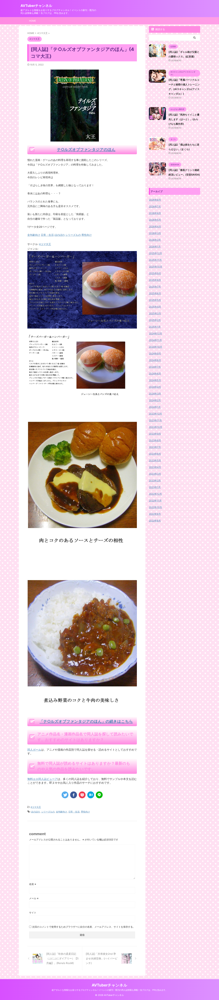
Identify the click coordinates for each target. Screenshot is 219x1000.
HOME (32, 20)
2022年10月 (155, 507)
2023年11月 (155, 420)
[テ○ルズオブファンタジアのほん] (82, 326)
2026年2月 (155, 239)
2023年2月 (155, 480)
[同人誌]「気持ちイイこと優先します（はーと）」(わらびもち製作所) (184, 119)
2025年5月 (155, 300)
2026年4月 (155, 226)
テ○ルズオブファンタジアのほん (86, 149)
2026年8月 (155, 199)
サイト (32, 912)
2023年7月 (155, 447)
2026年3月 (155, 233)
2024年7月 (155, 366)
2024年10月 (155, 346)
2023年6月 (155, 453)
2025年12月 (155, 253)
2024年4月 (155, 386)
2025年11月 (155, 259)
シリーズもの (48, 811)
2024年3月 (155, 393)
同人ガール (34, 749)
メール (33, 898)
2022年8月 (155, 520)
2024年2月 (155, 400)
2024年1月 (155, 406)
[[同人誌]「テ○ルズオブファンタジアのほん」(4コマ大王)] (90, 794)
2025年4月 (155, 306)
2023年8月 (155, 440)
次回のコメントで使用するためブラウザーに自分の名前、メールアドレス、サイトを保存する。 (83, 926)
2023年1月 (155, 487)
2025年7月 (155, 286)
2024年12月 (155, 333)
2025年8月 (155, 279)
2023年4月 (155, 467)
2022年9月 (155, 513)
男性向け (85, 811)
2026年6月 (155, 213)
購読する (160, 29)
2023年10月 (155, 427)
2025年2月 (155, 320)
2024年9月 (155, 353)
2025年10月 (155, 266)
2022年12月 (155, 493)
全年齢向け (61, 811)
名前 (32, 884)
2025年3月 (155, 313)
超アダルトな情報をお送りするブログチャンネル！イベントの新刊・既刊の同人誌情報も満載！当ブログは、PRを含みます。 (109, 990)
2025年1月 (155, 326)
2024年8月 (155, 360)
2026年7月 (155, 206)
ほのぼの (35, 811)
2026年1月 (155, 246)
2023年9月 (155, 433)
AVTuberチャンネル (36, 6)
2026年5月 (155, 219)
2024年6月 (155, 373)
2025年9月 (155, 273)
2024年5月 (155, 380)
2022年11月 (155, 500)
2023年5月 (155, 460)
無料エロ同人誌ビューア (42, 779)
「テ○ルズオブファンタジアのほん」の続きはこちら (86, 721)
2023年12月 (155, 413)
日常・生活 (74, 811)
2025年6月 (155, 293)
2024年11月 (155, 340)
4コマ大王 (45, 244)
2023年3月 (155, 473)
